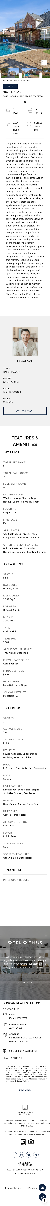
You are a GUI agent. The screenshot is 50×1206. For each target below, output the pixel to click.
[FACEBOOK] (14, 1154)
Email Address (12, 1058)
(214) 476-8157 (11, 382)
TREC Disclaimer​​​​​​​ (27, 1126)
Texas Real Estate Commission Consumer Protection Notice (27, 1120)
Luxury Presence (25, 1173)
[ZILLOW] (36, 1154)
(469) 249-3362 (16, 1028)
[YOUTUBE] (28, 1154)
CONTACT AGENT (25, 411)
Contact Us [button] (25, 982)
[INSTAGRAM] (21, 1154)
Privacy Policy (21, 1081)
